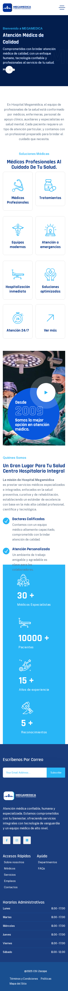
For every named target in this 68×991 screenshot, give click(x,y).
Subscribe (55, 772)
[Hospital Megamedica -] (17, 7)
